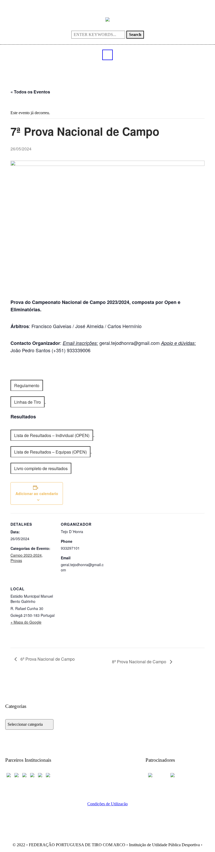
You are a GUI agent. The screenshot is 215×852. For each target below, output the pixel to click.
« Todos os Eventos (30, 92)
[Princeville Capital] (177, 774)
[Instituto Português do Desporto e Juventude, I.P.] (32, 774)
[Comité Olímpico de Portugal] (24, 774)
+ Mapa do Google (25, 622)
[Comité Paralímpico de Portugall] (40, 774)
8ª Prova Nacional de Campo (139, 662)
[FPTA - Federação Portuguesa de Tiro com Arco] (107, 19)
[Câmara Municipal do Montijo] (156, 774)
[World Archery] (8, 774)
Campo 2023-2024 (26, 555)
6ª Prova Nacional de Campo (47, 659)
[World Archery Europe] (16, 774)
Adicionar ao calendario (36, 493)
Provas (16, 560)
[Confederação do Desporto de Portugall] (48, 774)
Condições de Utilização (107, 804)
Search (135, 34)
